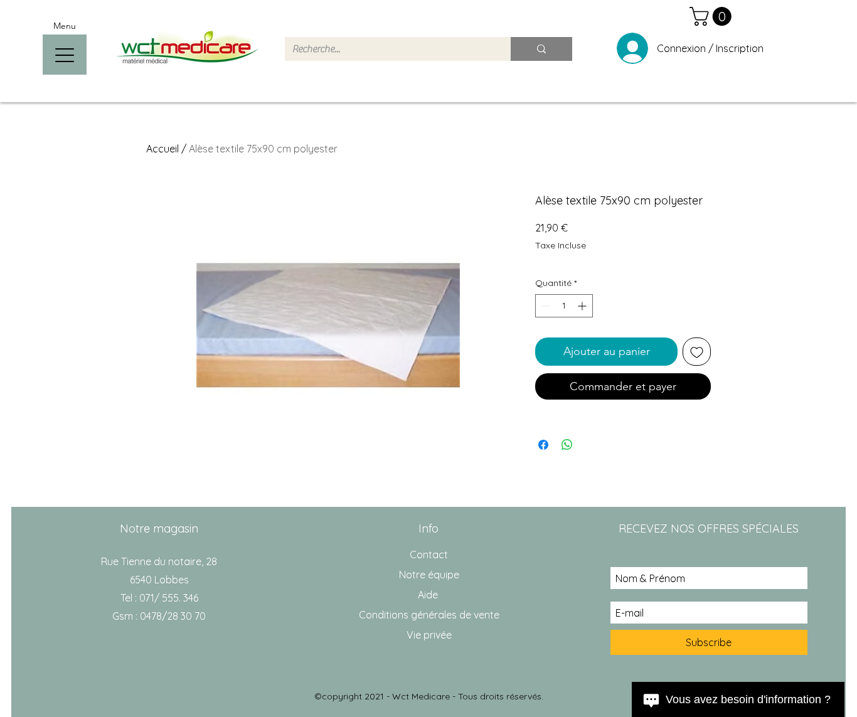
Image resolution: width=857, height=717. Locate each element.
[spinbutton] (564, 306)
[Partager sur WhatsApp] (567, 444)
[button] (712, 16)
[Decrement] (545, 306)
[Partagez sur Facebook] (543, 444)
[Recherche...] (541, 49)
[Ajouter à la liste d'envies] (697, 351)
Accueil (162, 148)
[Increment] (583, 306)
